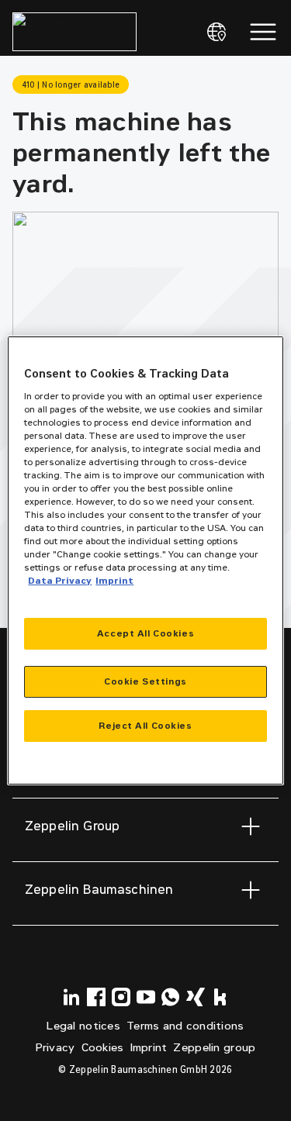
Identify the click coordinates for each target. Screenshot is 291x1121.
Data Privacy (60, 580)
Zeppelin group (214, 1047)
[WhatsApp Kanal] (170, 997)
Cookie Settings (145, 681)
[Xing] (195, 997)
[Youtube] (146, 997)
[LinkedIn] (71, 997)
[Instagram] (121, 997)
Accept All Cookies (145, 633)
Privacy (55, 1047)
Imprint (149, 1047)
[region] (145, 560)
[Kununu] (220, 997)
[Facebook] (96, 997)
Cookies (102, 1047)
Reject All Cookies (145, 725)
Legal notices (83, 1026)
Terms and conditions (185, 1026)
